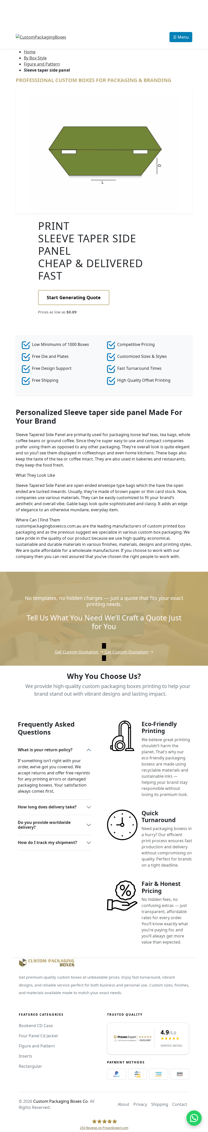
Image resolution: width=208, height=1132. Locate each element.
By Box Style (35, 58)
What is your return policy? (45, 750)
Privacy (140, 1104)
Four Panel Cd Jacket (38, 1036)
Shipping (159, 1104)
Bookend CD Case (36, 1025)
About (123, 1104)
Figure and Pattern (42, 64)
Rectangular (30, 1066)
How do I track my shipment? (47, 842)
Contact (179, 1104)
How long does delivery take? (47, 807)
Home (30, 52)
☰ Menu (181, 37)
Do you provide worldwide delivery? (44, 825)
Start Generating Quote (74, 297)
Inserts (25, 1056)
